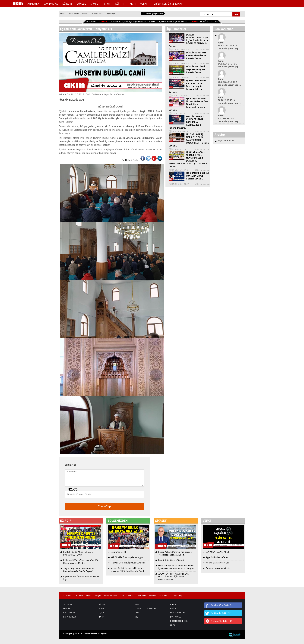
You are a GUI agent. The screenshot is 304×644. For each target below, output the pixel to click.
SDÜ (136, 617)
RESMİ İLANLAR (69, 617)
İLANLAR (138, 613)
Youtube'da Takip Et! (221, 621)
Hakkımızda (74, 13)
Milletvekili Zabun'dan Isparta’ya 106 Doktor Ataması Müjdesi (80, 561)
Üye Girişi (111, 13)
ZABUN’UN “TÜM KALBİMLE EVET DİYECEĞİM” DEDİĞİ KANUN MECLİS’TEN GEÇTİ (174, 576)
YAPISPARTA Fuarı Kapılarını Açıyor (127, 557)
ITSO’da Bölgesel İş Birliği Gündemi (128, 562)
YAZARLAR (67, 604)
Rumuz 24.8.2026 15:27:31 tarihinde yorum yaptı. (229, 63)
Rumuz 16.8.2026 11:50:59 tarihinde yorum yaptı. (229, 82)
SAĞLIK (173, 609)
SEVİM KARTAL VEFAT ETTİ (218, 551)
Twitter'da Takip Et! (221, 613)
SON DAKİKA (51, 3)
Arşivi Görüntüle (226, 140)
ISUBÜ (172, 625)
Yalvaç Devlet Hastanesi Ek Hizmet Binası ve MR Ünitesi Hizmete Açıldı (127, 569)
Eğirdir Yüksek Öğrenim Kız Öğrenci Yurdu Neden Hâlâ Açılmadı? (175, 553)
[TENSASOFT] (235, 635)
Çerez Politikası (110, 596)
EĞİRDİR (67, 3)
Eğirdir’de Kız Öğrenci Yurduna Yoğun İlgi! (81, 578)
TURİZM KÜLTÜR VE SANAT (167, 3)
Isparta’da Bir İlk (118, 551)
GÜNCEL (81, 3)
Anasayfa (67, 596)
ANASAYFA (33, 3)
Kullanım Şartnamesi (147, 596)
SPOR (107, 3)
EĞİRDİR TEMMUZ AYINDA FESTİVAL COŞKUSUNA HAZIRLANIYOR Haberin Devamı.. (186, 122)
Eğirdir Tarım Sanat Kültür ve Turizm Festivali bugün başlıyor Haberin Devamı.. (187, 86)
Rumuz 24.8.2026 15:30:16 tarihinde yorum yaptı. (229, 45)
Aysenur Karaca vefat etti (218, 568)
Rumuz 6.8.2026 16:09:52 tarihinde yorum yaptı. (229, 118)
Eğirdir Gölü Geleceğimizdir (171, 560)
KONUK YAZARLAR (177, 613)
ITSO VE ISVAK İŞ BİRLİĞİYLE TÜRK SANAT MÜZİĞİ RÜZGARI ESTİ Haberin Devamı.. (189, 140)
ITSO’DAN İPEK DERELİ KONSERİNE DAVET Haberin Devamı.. (197, 176)
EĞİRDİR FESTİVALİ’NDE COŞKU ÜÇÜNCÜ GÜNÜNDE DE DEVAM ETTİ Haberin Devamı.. (189, 40)
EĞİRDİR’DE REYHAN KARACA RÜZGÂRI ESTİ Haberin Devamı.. (197, 55)
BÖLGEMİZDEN (69, 613)
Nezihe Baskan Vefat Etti (217, 562)
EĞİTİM (119, 3)
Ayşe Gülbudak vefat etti (217, 557)
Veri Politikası (165, 596)
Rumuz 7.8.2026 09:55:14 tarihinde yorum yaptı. (229, 100)
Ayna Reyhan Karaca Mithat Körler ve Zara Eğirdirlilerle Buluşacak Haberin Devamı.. (188, 104)
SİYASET (95, 3)
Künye (63, 13)
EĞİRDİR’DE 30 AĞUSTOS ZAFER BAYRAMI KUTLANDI (78, 553)
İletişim (98, 596)
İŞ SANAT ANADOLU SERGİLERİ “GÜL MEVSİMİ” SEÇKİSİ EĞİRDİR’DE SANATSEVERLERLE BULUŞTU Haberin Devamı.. (188, 159)
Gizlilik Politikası (128, 596)
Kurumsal (79, 596)
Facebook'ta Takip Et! (221, 605)
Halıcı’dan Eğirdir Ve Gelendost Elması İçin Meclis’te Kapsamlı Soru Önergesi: (176, 567)
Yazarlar (85, 13)
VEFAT (143, 3)
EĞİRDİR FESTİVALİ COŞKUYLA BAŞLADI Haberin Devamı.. (195, 69)
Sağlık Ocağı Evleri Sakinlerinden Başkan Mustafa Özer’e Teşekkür (79, 570)
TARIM (132, 3)
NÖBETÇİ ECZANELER (178, 621)
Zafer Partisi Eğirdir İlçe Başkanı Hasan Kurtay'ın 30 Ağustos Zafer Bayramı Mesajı (142, 21)
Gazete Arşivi (97, 13)
